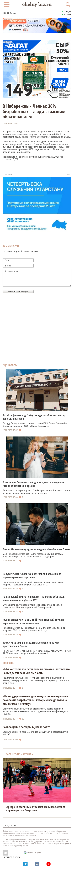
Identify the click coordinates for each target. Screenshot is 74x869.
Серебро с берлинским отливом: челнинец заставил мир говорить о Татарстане (35, 808)
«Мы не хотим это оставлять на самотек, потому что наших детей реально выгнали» (36, 671)
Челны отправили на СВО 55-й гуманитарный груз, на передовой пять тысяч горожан (33, 621)
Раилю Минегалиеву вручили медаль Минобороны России (36, 549)
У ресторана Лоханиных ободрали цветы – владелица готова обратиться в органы (33, 484)
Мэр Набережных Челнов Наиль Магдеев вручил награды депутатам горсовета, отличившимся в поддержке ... (33, 555)
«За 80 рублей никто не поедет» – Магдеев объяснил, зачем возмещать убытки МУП (34, 598)
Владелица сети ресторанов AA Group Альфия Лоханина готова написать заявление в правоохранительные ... (36, 491)
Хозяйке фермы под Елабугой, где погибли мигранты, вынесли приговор (34, 417)
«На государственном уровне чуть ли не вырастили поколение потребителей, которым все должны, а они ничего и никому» (35, 700)
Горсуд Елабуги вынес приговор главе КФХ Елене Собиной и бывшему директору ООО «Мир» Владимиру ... (35, 424)
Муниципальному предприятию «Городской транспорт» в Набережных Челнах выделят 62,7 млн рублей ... (32, 606)
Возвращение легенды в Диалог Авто (26, 727)
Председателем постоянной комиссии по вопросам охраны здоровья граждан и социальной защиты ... (33, 583)
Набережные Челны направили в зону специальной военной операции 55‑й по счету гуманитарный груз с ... (34, 629)
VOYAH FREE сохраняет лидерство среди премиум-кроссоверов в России (31, 644)
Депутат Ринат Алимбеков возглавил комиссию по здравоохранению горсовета (32, 575)
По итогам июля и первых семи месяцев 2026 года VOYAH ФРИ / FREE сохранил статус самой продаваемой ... (37, 652)
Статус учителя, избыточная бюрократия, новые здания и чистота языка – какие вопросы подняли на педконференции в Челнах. (35, 711)
